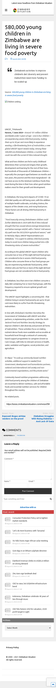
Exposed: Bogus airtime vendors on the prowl (13, 417)
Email (32, 481)
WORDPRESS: (9, 435)
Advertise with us (28, 507)
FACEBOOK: (21, 435)
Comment (9, 459)
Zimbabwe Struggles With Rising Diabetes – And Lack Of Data (43, 418)
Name (7, 481)
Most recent (8, 512)
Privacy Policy (12, 647)
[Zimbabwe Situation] (21, 13)
